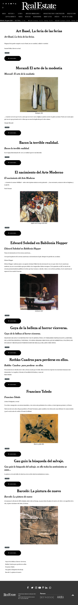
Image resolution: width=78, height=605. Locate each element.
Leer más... (13, 58)
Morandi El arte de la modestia (39, 68)
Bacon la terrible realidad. (39, 142)
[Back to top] (72, 595)
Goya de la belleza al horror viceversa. (39, 327)
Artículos (7, 52)
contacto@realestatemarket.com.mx (26, 597)
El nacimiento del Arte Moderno (39, 172)
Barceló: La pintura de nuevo (39, 491)
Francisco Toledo (39, 391)
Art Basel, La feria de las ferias (39, 31)
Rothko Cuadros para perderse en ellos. (39, 359)
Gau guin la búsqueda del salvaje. (39, 461)
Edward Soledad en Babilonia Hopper (38, 242)
